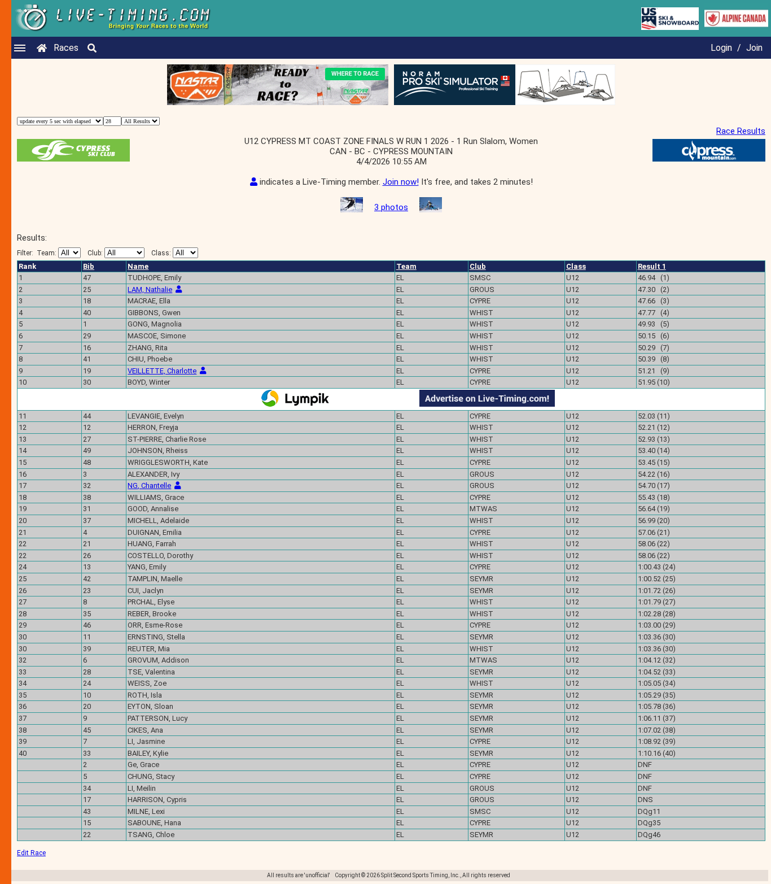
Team (406, 266)
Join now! (401, 182)
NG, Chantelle (149, 485)
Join (754, 47)
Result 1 (652, 266)
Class (576, 266)
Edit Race (31, 853)
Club (478, 266)
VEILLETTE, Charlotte (162, 371)
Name (138, 266)
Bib (88, 266)
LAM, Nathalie (150, 289)
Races (66, 47)
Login (721, 47)
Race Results (740, 131)
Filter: (36, 253)
